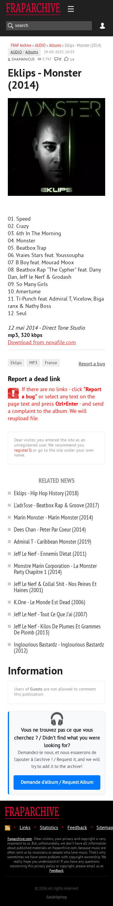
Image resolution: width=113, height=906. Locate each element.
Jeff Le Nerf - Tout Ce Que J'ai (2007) (50, 614)
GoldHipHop (56, 897)
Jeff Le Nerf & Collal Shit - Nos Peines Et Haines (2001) (55, 587)
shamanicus (23, 59)
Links (25, 828)
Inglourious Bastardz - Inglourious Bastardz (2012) (59, 647)
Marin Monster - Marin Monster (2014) (53, 517)
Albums (31, 52)
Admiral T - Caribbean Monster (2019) (52, 541)
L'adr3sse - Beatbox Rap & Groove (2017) (56, 505)
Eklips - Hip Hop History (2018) (46, 493)
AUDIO (16, 52)
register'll (23, 450)
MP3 (33, 363)
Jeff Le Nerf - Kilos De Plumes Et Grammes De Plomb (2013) (57, 629)
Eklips (16, 363)
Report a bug (92, 364)
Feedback (77, 828)
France (51, 363)
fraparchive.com (20, 839)
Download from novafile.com (42, 342)
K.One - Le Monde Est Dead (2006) (49, 602)
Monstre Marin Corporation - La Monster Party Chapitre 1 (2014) (55, 568)
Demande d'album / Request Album (57, 782)
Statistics (49, 828)
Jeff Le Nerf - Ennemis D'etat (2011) (50, 553)
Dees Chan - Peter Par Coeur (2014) (50, 529)
